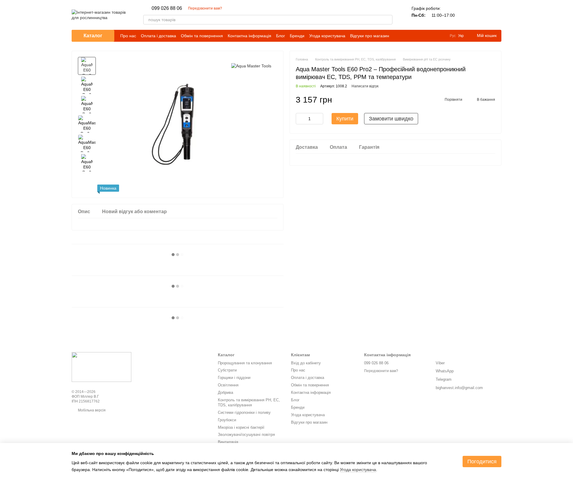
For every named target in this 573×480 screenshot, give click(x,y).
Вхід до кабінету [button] (306, 363)
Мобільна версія (91, 410)
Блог (280, 35)
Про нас (128, 35)
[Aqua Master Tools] (251, 65)
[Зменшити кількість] (300, 118)
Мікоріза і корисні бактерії (241, 427)
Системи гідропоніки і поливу (244, 412)
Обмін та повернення (202, 35)
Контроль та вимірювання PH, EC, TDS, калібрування (249, 402)
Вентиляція (228, 442)
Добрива (225, 392)
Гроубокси (227, 420)
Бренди (297, 35)
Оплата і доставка (158, 35)
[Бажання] (481, 15)
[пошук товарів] (387, 19)
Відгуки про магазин (369, 35)
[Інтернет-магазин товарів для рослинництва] (101, 367)
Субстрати (227, 370)
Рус (453, 36)
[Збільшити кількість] (319, 118)
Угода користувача (327, 35)
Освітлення (228, 385)
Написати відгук (365, 86)
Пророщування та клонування (245, 363)
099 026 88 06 (167, 8)
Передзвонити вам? (205, 8)
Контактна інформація (249, 35)
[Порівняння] (465, 15)
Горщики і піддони (234, 377)
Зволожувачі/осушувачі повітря (246, 434)
